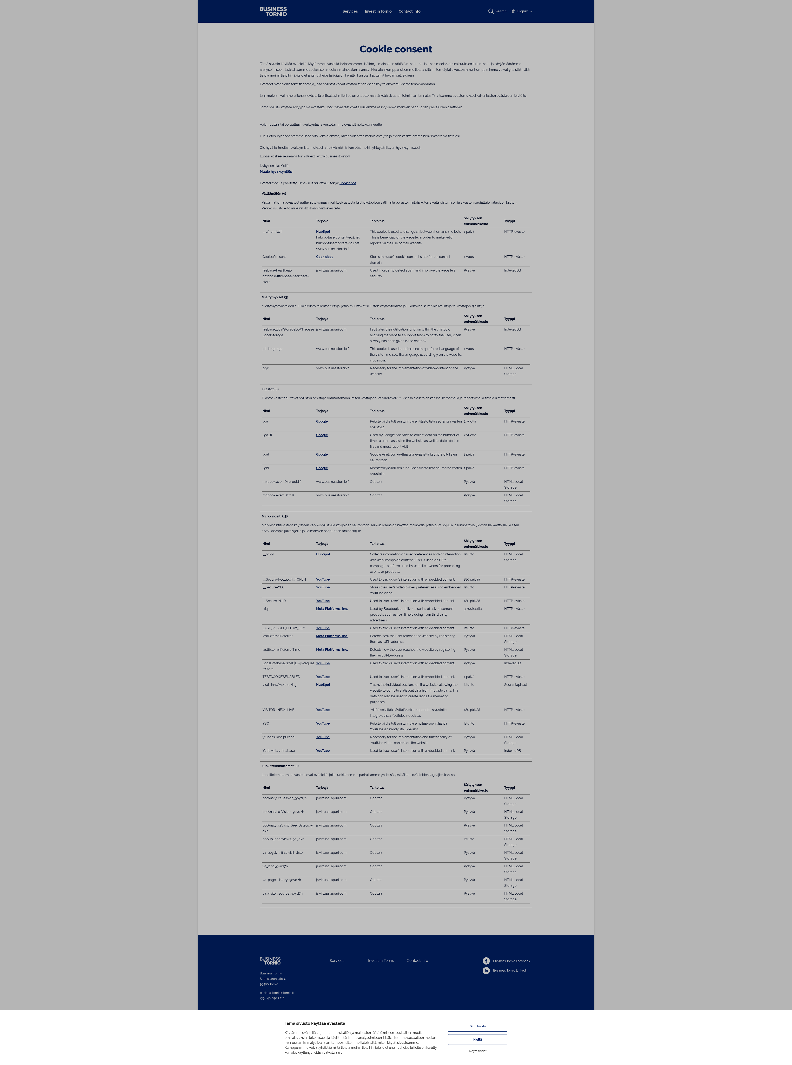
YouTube (323, 579)
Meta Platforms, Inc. (332, 609)
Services (350, 11)
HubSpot (323, 232)
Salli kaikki (478, 1026)
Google (322, 421)
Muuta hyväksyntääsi (276, 172)
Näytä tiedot (478, 1051)
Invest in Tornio (378, 11)
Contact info (410, 11)
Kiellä (477, 1039)
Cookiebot (347, 183)
